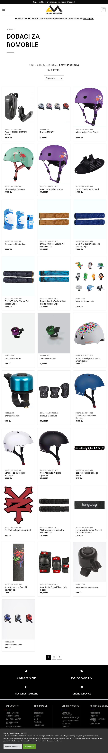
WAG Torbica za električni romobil (16, 133)
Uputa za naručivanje (67, 714)
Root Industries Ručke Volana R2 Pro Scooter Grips (53, 302)
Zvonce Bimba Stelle (13, 645)
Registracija (95, 713)
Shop (31, 65)
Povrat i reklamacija (70, 717)
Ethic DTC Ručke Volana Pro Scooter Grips (52, 245)
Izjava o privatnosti (70, 720)
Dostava (65, 727)
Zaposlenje (38, 713)
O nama (37, 716)
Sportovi (41, 65)
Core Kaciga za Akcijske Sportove (86, 417)
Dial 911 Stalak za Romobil (87, 189)
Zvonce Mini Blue (12, 416)
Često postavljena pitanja (97, 720)
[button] (3, 9)
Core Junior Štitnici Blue (15, 244)
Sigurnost (66, 724)
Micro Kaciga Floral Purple (87, 132)
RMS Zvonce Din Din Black (87, 587)
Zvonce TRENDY (47, 132)
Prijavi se (94, 716)
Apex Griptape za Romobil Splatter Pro (16, 588)
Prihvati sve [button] (29, 747)
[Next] (59, 657)
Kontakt (37, 722)
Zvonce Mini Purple (13, 358)
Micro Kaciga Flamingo (15, 189)
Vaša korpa (95, 724)
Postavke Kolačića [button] (12, 747)
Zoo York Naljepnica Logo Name (87, 474)
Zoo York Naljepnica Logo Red (18, 530)
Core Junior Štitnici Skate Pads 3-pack (53, 588)
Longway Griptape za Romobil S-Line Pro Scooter (89, 531)
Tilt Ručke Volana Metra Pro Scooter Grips (52, 531)
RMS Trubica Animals (85, 301)
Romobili (52, 65)
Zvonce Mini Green (48, 358)
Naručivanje (39, 725)
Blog (36, 719)
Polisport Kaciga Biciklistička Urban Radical (88, 359)
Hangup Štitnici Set (48, 416)
